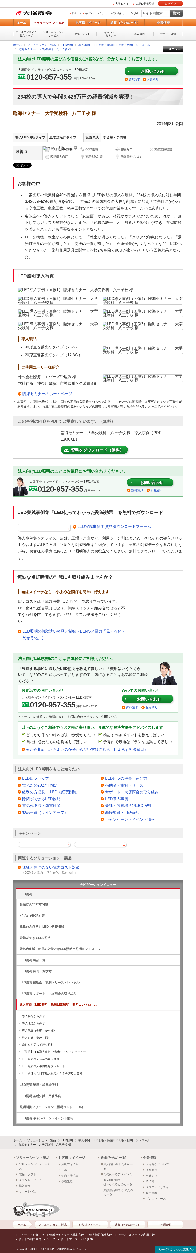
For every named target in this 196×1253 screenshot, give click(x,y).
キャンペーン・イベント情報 (130, 819)
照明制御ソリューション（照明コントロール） (52, 1107)
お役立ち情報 (69, 1164)
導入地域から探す (33, 1023)
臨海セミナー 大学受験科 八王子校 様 (45, 1144)
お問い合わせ (117, 13)
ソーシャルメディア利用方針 (136, 1234)
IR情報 (150, 1181)
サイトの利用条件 (29, 1239)
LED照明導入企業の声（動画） (42, 1059)
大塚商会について (157, 1164)
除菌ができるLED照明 (41, 799)
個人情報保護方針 (100, 1234)
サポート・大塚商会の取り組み (132, 792)
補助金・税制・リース (124, 785)
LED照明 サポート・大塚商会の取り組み (48, 993)
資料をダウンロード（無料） (97, 450)
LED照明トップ (35, 778)
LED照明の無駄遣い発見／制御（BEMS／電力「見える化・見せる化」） (73, 634)
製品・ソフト (82, 34)
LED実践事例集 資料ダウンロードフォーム (114, 526)
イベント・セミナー (96, 13)
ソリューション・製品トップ (26, 33)
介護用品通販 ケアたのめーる (118, 1192)
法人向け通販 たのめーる (118, 1166)
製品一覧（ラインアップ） (45, 813)
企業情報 (163, 22)
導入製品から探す (33, 1016)
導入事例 (139, 34)
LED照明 (26, 894)
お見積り (152, 79)
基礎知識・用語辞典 (122, 813)
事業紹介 (151, 1175)
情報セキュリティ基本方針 (66, 1234)
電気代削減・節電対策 (41, 806)
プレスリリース (156, 1198)
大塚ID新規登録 (145, 3)
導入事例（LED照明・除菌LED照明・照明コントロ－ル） (60, 1004)
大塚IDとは (121, 3)
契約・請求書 (69, 1175)
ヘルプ (51, 1239)
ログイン (170, 3)
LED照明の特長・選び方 (126, 778)
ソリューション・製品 (49, 23)
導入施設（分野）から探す (39, 1030)
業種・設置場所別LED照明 (128, 806)
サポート (76, 13)
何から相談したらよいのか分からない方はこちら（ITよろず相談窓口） (87, 749)
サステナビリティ (157, 1187)
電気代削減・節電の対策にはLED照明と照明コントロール (60, 949)
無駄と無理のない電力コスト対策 (51, 867)
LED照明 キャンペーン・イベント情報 (46, 1118)
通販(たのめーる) (113, 1157)
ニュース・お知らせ (31, 1234)
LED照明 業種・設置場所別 (39, 1085)
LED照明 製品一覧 (32, 960)
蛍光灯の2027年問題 (40, 785)
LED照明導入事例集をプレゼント (43, 1066)
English (135, 13)
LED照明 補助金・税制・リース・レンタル (50, 982)
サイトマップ (69, 1239)
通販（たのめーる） (125, 22)
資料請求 (134, 79)
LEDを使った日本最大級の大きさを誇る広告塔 (52, 1073)
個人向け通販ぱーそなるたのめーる (117, 1182)
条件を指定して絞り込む (38, 1044)
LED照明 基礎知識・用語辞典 (40, 1096)
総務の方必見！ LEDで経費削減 (49, 792)
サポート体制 (168, 34)
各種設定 (67, 1181)
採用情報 (151, 1193)
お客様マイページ (88, 22)
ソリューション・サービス (53, 34)
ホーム (21, 22)
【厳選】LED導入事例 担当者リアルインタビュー (54, 1052)
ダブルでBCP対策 (32, 915)
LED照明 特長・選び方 (36, 971)
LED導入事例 (116, 799)
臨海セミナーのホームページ (47, 394)
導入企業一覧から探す (36, 1037)
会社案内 (151, 1170)
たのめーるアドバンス (117, 1174)
